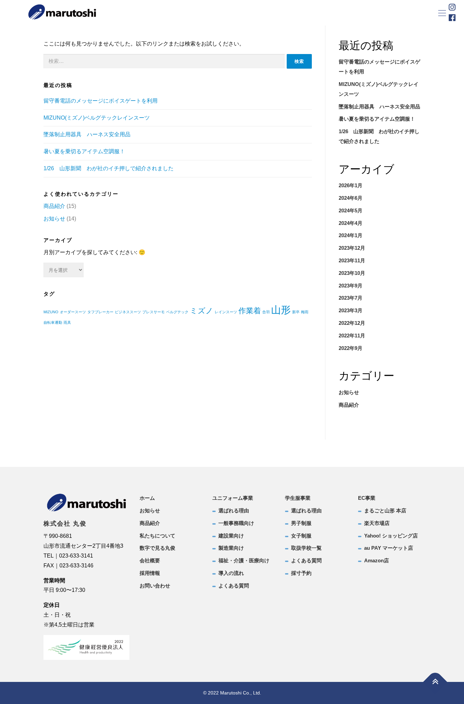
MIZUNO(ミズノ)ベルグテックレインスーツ (96, 118)
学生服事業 (297, 498)
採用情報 (150, 573)
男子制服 (301, 523)
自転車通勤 (52, 322)
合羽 (266, 312)
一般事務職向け (236, 523)
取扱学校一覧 (306, 548)
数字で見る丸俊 (157, 548)
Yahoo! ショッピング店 (391, 536)
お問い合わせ (155, 585)
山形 (281, 309)
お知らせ (54, 219)
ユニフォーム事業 (232, 498)
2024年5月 (350, 210)
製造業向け (231, 548)
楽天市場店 (377, 523)
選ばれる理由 (233, 510)
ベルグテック (177, 312)
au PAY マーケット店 (388, 548)
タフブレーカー (100, 312)
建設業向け (231, 536)
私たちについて (157, 536)
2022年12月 (352, 323)
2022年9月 (350, 348)
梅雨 (304, 312)
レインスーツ (226, 312)
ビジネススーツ (128, 312)
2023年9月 (350, 285)
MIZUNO (50, 312)
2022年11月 (352, 335)
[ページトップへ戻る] (435, 682)
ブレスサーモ (153, 312)
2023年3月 (350, 310)
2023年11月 (352, 260)
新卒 (296, 312)
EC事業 (366, 498)
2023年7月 (350, 298)
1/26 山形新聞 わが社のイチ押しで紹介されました (108, 168)
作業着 (249, 310)
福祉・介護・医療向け (243, 560)
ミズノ (201, 310)
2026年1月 (350, 185)
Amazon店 (376, 560)
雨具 (67, 322)
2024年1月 (350, 235)
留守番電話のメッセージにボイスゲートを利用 (100, 101)
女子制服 (301, 536)
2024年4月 (350, 223)
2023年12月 (352, 248)
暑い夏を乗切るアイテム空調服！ (84, 151)
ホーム (147, 498)
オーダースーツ (73, 312)
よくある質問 (233, 585)
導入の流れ (231, 573)
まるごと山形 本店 (385, 510)
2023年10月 (352, 273)
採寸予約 (301, 573)
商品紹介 (54, 206)
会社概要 (150, 560)
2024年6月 (350, 198)
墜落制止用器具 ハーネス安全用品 (86, 134)
